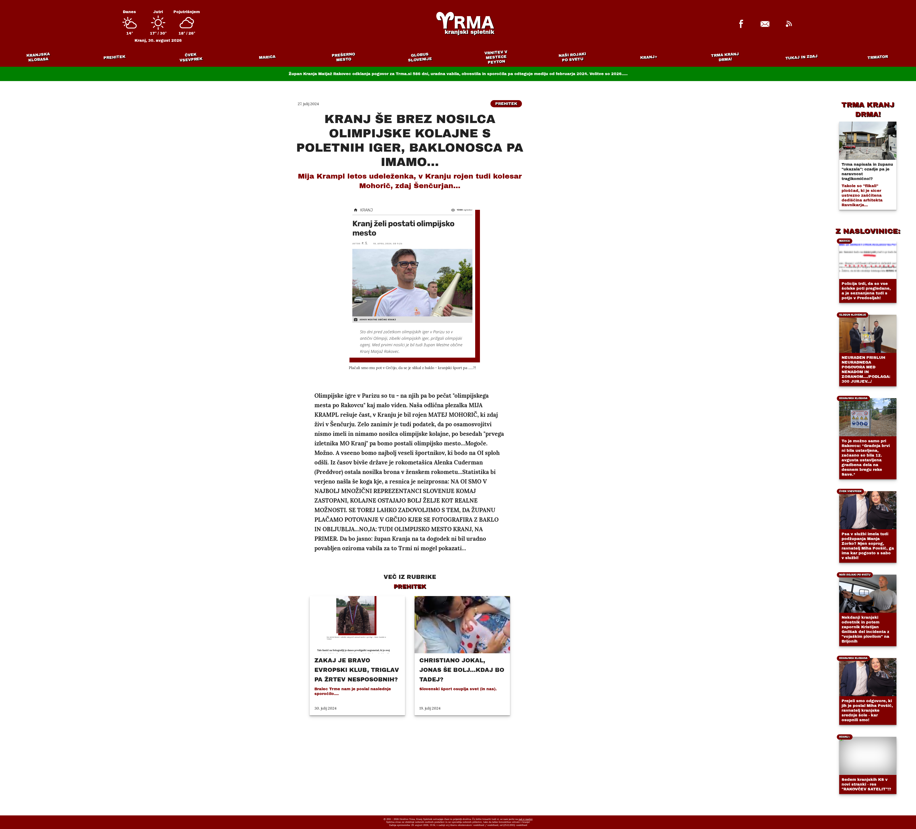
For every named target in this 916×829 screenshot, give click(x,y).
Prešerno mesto (343, 57)
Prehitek (114, 57)
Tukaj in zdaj (801, 57)
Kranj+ (648, 57)
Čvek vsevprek (191, 57)
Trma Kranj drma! (725, 57)
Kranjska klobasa (38, 57)
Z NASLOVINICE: (867, 231)
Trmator (877, 57)
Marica (267, 57)
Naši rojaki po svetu (572, 57)
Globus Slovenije (420, 57)
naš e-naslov (526, 819)
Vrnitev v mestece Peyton (495, 57)
